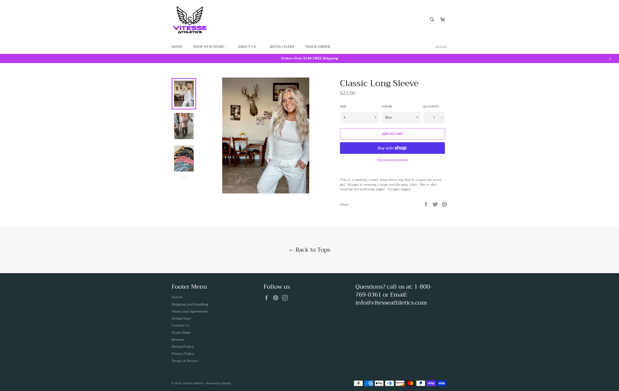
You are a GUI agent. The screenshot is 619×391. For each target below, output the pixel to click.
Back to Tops (312, 250)
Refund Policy (183, 346)
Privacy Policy (183, 353)
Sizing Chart (282, 47)
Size (343, 107)
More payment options (392, 160)
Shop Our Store (209, 47)
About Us (247, 47)
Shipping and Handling (190, 304)
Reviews (178, 339)
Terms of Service (185, 361)
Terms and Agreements (190, 311)
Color (387, 107)
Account (441, 47)
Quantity (431, 107)
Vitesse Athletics (194, 383)
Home (177, 47)
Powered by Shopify (218, 383)
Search (177, 297)
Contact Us (180, 325)
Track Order (317, 47)
